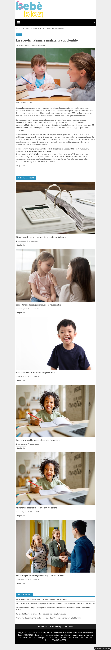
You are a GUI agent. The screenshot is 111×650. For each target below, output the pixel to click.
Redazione (42, 626)
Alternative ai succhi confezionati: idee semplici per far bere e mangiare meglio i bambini (48, 618)
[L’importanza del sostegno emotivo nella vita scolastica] (55, 275)
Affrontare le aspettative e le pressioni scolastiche (36, 508)
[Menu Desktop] (18, 22)
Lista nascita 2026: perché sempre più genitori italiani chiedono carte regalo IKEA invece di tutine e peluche (55, 603)
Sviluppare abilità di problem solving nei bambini (36, 372)
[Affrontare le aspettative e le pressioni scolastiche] (55, 478)
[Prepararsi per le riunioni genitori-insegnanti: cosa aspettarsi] (55, 546)
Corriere (23, 166)
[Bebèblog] (29, 9)
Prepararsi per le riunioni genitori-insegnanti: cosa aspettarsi (41, 575)
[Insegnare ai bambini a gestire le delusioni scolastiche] (55, 411)
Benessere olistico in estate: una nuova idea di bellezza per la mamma (41, 599)
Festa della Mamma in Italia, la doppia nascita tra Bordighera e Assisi (41, 614)
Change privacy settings (102, 648)
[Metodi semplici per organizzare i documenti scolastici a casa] (55, 208)
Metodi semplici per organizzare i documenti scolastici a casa (41, 237)
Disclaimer (68, 626)
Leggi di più (21, 245)
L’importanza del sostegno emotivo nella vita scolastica (38, 305)
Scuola (19, 35)
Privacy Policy (55, 626)
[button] (94, 22)
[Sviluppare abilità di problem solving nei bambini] (55, 343)
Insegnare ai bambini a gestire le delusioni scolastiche (38, 440)
